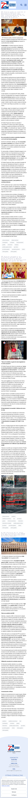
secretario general (16, 249)
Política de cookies (6, 785)
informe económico (12, 521)
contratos (12, 242)
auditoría (13, 516)
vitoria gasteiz (5, 251)
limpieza (16, 244)
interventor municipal (6, 523)
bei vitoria (19, 518)
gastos (3, 521)
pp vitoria (16, 247)
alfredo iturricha (15, 240)
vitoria (23, 249)
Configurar (14, 795)
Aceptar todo (14, 788)
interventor (10, 244)
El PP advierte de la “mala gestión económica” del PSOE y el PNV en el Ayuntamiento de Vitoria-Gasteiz (13, 534)
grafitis (3, 244)
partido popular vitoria (6, 247)
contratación (5, 242)
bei (14, 518)
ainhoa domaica (5, 240)
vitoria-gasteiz (13, 251)
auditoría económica (6, 518)
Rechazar (14, 791)
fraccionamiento (20, 242)
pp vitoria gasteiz (5, 249)
